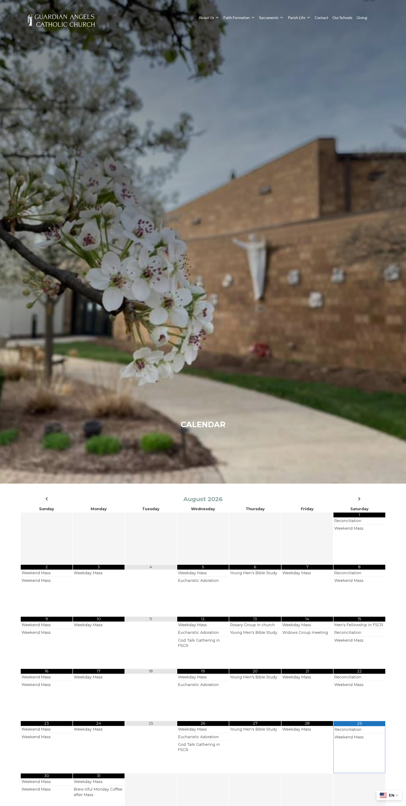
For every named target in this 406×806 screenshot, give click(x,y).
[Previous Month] (47, 499)
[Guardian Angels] (62, 21)
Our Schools (342, 17)
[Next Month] (359, 499)
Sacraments (268, 17)
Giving (362, 17)
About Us (206, 17)
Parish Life (296, 17)
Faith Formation (236, 17)
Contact (321, 17)
